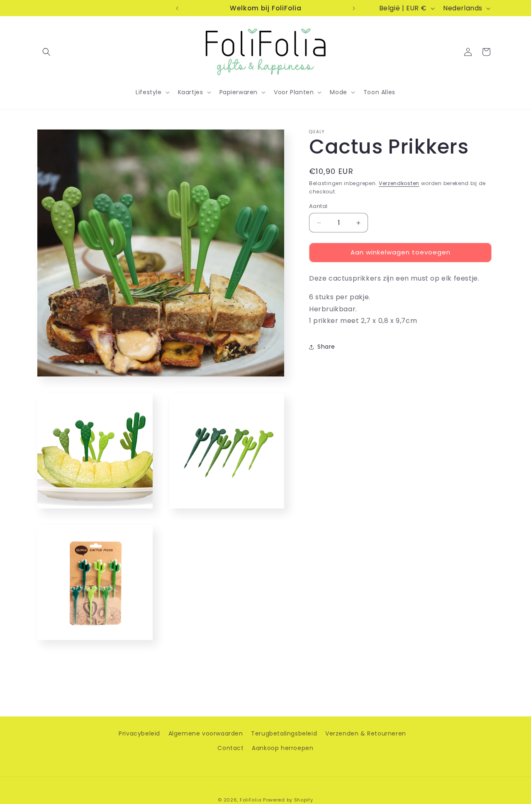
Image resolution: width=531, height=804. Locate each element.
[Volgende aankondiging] (354, 8)
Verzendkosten (399, 183)
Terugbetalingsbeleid (284, 733)
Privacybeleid (139, 733)
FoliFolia (250, 800)
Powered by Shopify (288, 800)
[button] (46, 52)
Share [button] (326, 346)
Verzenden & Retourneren (365, 733)
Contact (230, 748)
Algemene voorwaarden (205, 733)
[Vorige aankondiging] (177, 8)
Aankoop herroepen (282, 748)
